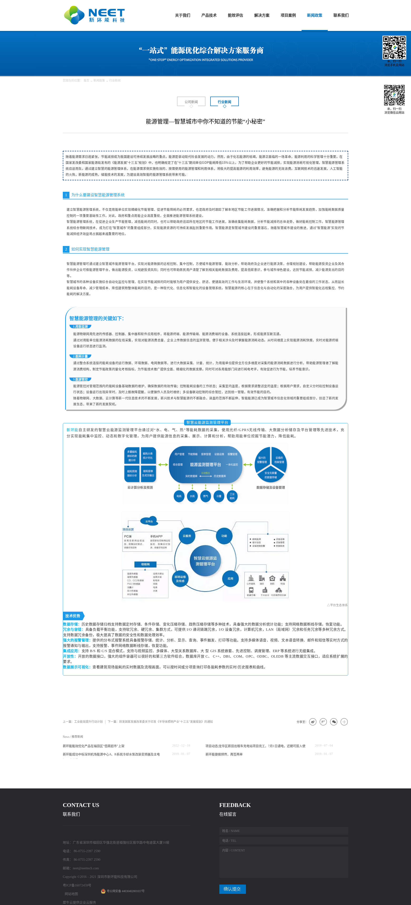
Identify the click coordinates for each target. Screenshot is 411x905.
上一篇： (83, 721)
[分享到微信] (334, 722)
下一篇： (160, 721)
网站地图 (70, 894)
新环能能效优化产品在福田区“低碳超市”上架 (93, 746)
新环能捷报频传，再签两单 (224, 754)
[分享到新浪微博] (313, 722)
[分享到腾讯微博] (323, 722)
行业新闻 (115, 80)
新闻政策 (99, 80)
